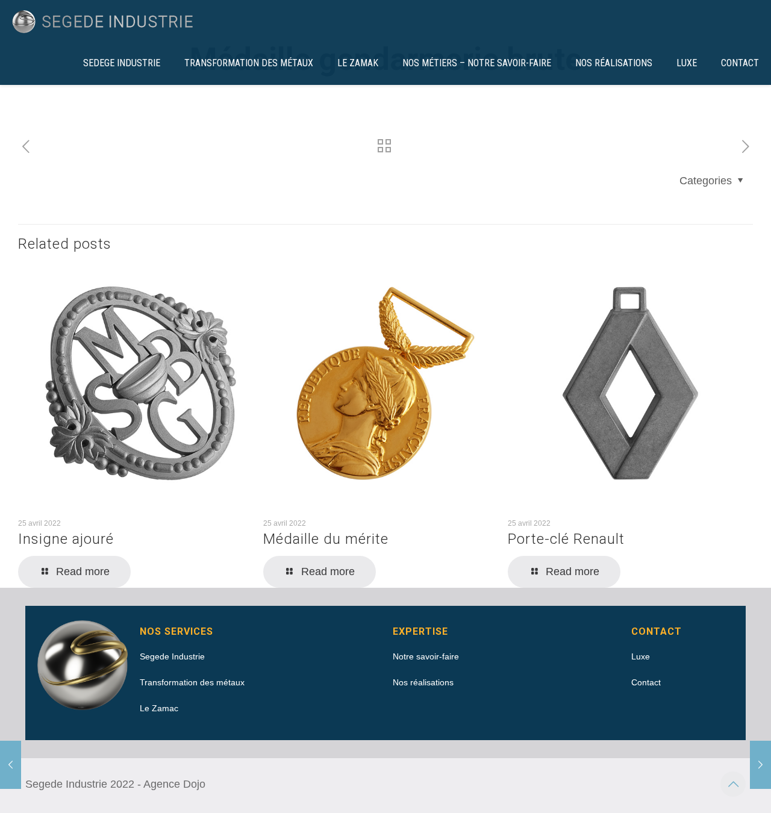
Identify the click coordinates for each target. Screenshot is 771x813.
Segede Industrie (172, 656)
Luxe (640, 656)
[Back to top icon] (733, 784)
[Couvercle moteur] (10, 765)
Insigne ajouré (66, 539)
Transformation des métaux (192, 682)
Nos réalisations (423, 682)
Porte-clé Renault (566, 539)
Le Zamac (159, 708)
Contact (646, 682)
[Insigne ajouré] (760, 765)
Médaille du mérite (326, 539)
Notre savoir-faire (426, 656)
